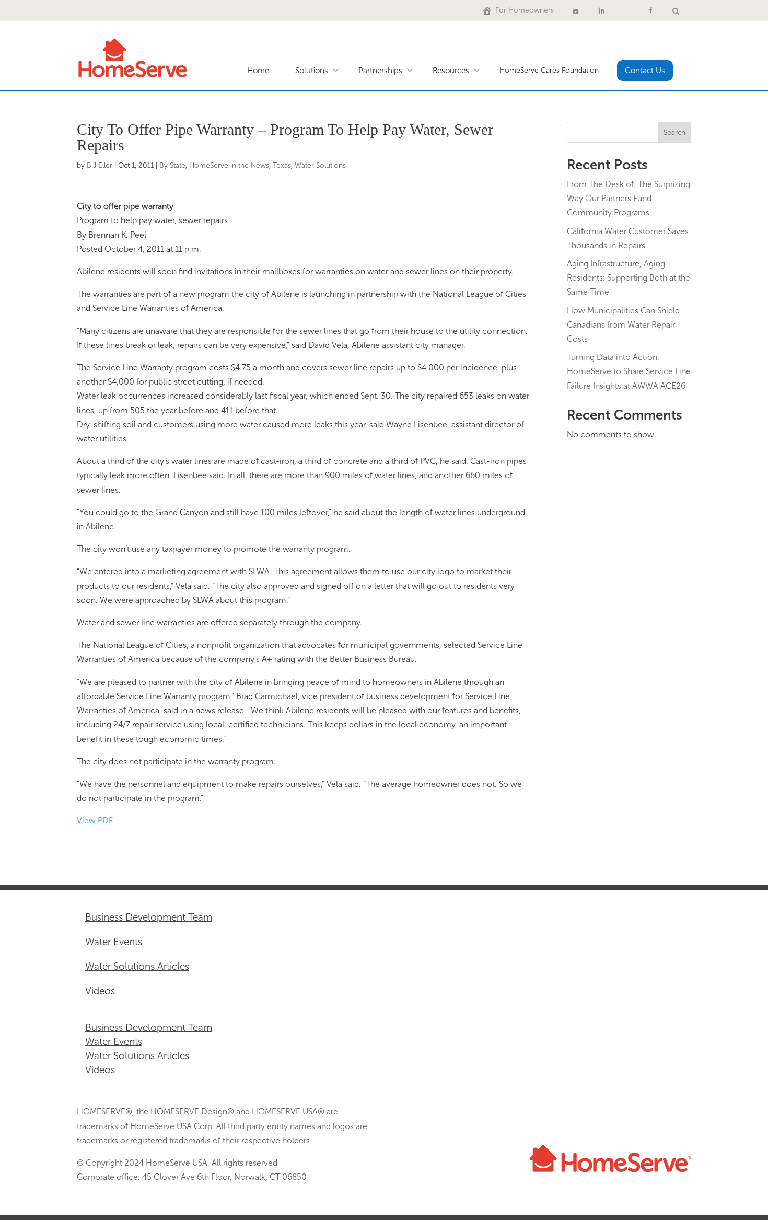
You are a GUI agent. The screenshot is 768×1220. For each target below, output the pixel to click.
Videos (100, 991)
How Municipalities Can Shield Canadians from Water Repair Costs (623, 325)
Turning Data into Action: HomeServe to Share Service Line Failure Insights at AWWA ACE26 (629, 371)
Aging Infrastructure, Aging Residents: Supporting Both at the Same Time (628, 278)
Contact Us (645, 70)
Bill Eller (99, 165)
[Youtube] (575, 10)
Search (674, 132)
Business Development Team (148, 917)
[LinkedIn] (601, 10)
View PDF (95, 821)
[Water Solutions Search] (675, 10)
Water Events (113, 942)
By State (172, 165)
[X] (626, 10)
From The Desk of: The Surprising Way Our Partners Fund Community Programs (628, 198)
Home (258, 70)
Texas (282, 165)
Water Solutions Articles (137, 966)
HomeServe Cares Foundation (549, 70)
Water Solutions (320, 165)
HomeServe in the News (229, 165)
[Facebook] (650, 10)
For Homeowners (524, 10)
